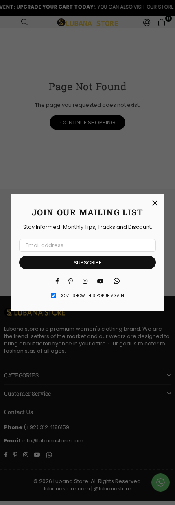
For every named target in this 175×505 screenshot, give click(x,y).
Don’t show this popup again (91, 296)
